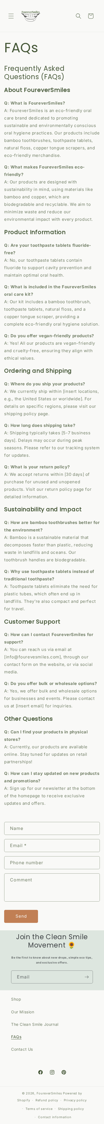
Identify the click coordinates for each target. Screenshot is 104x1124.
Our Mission (22, 1011)
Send (21, 916)
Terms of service (39, 1109)
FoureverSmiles (49, 1093)
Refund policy (46, 1100)
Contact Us (22, 1049)
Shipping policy (71, 1109)
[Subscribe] (86, 976)
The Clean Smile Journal (35, 1024)
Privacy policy (75, 1100)
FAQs (16, 1036)
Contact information (54, 1117)
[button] (11, 16)
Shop (16, 999)
